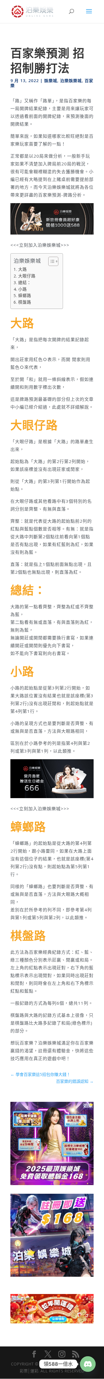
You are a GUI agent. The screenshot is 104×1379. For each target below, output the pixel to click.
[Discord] (88, 1364)
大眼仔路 (27, 276)
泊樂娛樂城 (71, 80)
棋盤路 (24, 302)
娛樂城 (50, 80)
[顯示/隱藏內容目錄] (50, 261)
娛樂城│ (55, 1364)
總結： (24, 282)
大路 (22, 269)
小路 (22, 289)
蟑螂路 (24, 295)
